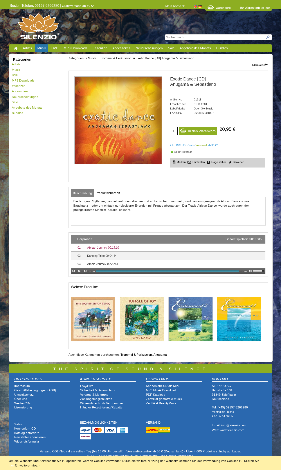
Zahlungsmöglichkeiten (96, 399)
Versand (201, 145)
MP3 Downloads (75, 48)
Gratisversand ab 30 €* (78, 5)
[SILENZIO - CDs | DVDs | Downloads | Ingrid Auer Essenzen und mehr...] (38, 27)
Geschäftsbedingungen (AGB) (35, 390)
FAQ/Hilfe (86, 386)
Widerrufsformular (26, 441)
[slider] (259, 270)
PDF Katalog (155, 394)
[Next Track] (85, 271)
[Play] (79, 271)
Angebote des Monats (195, 48)
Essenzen (100, 48)
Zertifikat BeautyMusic (161, 403)
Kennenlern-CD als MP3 (163, 386)
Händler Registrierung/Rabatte (101, 407)
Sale (171, 48)
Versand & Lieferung (94, 394)
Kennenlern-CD (25, 428)
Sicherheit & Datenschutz (97, 390)
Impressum (22, 386)
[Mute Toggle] (250, 271)
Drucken (258, 65)
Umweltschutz (24, 394)
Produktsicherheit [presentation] (108, 193)
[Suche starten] (268, 37)
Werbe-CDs (22, 403)
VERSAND (153, 422)
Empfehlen (198, 162)
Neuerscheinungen (149, 48)
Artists (27, 48)
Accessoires (121, 48)
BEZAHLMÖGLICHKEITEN (98, 422)
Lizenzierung (23, 407)
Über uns (20, 399)
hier (11, 465)
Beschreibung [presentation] (82, 193)
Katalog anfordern (26, 433)
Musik (41, 48)
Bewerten (238, 162)
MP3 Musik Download (161, 390)
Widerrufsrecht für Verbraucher (101, 403)
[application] (168, 254)
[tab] (82, 193)
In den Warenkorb (202, 131)
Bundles (222, 48)
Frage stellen (219, 162)
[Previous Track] (74, 271)
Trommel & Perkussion (136, 354)
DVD (54, 48)
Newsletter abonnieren (30, 437)
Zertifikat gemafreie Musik (164, 399)
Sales (18, 424)
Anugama (160, 354)
